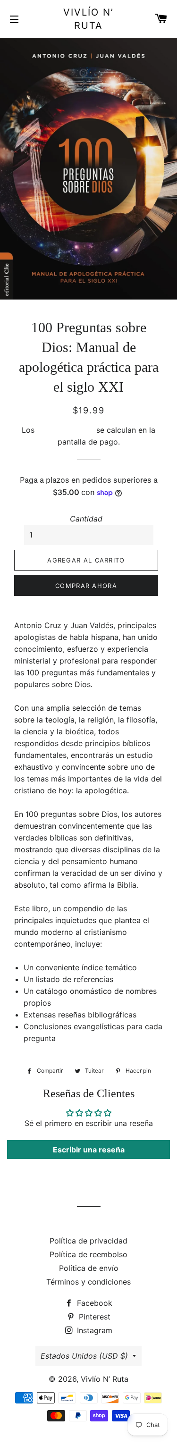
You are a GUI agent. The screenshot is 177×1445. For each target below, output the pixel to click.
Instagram (93, 1330)
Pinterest (93, 1316)
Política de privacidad (88, 1240)
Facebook (93, 1303)
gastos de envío (65, 430)
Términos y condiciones (88, 1281)
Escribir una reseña (89, 1149)
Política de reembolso (88, 1254)
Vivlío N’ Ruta (88, 19)
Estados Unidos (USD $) (84, 1356)
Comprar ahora (86, 585)
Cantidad (86, 518)
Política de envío (88, 1268)
